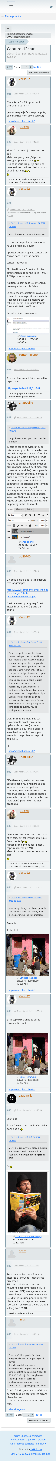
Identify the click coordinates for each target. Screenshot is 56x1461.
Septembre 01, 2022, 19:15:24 (26, 142)
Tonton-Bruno (28, 355)
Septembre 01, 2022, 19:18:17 (22, 209)
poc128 (24, 127)
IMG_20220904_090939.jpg (28, 1236)
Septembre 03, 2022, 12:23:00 (26, 826)
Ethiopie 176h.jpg (28, 977)
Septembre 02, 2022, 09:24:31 (26, 369)
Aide (12, 1443)
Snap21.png (27, 541)
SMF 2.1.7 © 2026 (20, 1453)
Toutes (37, 67)
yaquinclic (25, 1095)
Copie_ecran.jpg (28, 336)
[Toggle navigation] (11, 4)
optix (22, 1251)
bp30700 (25, 556)
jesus (22, 1319)
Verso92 (24, 79)
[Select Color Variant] (51, 7)
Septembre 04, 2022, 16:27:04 (26, 1266)
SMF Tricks (36, 1449)
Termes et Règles (25, 1443)
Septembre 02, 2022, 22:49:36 (26, 772)
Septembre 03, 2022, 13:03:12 (29, 887)
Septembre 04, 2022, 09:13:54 (29, 1110)
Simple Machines (40, 1453)
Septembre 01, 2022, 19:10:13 (26, 94)
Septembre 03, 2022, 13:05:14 (29, 1011)
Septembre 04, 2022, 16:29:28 (26, 1334)
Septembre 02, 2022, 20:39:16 (26, 632)
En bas (9, 67)
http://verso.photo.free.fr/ (22, 121)
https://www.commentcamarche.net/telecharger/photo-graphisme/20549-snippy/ (27, 593)
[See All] (8, 29)
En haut (9, 1415)
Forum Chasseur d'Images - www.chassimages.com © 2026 (28, 1437)
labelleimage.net (17, 1409)
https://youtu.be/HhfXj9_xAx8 (23, 388)
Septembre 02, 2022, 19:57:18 (26, 571)
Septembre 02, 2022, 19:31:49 (29, 417)
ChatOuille (26, 403)
